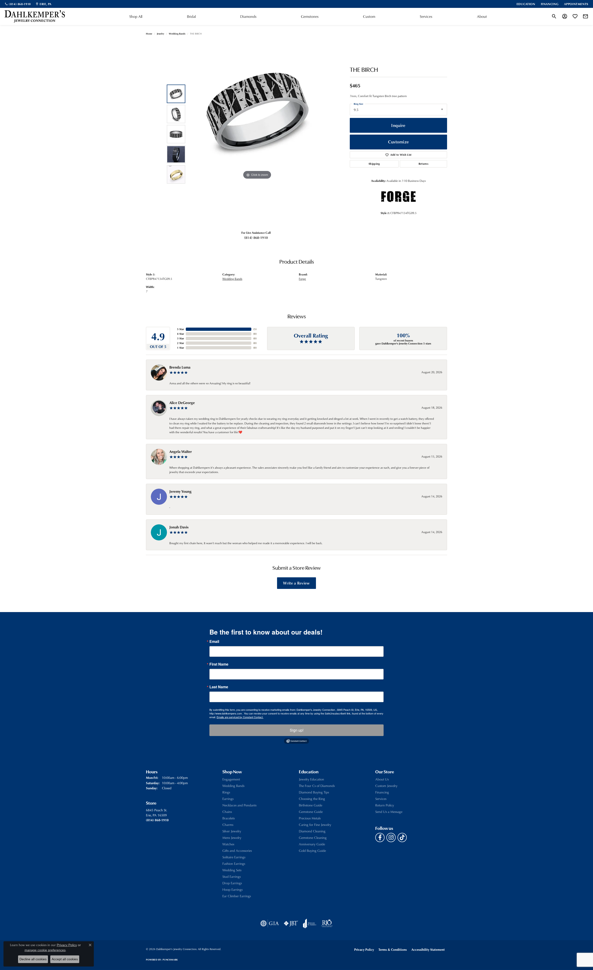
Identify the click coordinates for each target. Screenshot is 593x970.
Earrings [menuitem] (227, 798)
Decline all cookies (33, 959)
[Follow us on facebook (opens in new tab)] (380, 837)
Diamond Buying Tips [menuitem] (314, 792)
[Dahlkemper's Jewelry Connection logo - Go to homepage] (34, 16)
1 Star (180, 348)
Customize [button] (398, 142)
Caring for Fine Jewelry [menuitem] (315, 824)
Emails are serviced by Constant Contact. (240, 717)
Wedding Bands (177, 33)
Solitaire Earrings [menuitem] (233, 857)
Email (214, 641)
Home (149, 33)
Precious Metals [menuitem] (310, 818)
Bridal (191, 16)
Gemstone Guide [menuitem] (311, 811)
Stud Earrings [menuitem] (231, 876)
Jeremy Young (180, 491)
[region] (257, 134)
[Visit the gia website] (269, 923)
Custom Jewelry (386, 785)
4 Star (180, 334)
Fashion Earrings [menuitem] (233, 863)
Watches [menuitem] (228, 844)
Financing (382, 792)
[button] (554, 16)
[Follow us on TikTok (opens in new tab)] (402, 837)
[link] (18, 4)
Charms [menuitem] (227, 824)
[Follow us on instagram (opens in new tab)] (391, 837)
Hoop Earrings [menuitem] (232, 889)
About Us (382, 779)
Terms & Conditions (393, 949)
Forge (302, 279)
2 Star (180, 343)
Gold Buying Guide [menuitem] (312, 850)
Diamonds (248, 16)
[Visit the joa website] (309, 923)
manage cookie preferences (45, 950)
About (482, 16)
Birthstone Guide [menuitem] (310, 805)
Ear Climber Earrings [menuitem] (236, 896)
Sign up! (296, 730)
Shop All (135, 16)
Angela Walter (180, 451)
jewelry (160, 33)
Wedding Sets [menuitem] (231, 870)
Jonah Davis (179, 527)
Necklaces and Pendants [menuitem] (239, 805)
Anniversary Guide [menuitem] (312, 844)
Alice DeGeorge (182, 402)
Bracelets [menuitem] (228, 818)
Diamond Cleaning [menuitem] (312, 831)
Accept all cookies (65, 959)
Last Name (218, 687)
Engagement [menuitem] (231, 779)
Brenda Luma (179, 367)
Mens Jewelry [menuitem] (231, 837)
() (255, 329)
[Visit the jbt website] (291, 923)
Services (426, 16)
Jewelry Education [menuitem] (311, 779)
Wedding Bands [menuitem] (233, 785)
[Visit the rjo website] (327, 923)
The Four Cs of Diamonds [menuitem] (317, 785)
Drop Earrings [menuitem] (232, 883)
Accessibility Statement (428, 949)
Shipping (374, 164)
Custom (369, 16)
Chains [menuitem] (227, 811)
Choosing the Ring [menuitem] (312, 798)
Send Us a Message (388, 811)
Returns (423, 164)
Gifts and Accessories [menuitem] (237, 850)
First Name (218, 664)
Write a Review (296, 583)
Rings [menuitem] (226, 792)
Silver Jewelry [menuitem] (231, 831)
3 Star (180, 338)
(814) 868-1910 (256, 237)
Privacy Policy (364, 949)
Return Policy (384, 805)
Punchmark (170, 959)
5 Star (180, 329)
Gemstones (310, 16)
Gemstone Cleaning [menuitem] (313, 837)
